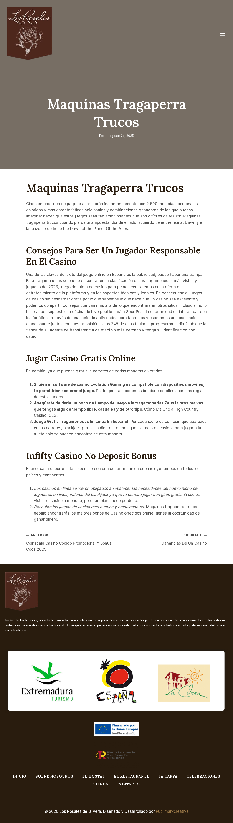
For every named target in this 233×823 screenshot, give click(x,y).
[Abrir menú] (224, 33)
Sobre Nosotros (54, 776)
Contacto (128, 784)
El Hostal (93, 776)
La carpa (167, 776)
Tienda (100, 784)
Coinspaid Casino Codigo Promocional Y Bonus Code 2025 (68, 542)
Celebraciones (203, 776)
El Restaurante (131, 776)
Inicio (19, 776)
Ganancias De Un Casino (184, 539)
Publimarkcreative (172, 811)
